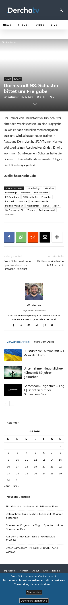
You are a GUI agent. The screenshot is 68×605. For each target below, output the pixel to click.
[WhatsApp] (21, 237)
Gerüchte (22, 201)
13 (43, 459)
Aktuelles (49, 188)
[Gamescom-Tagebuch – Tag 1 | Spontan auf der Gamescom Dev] (13, 390)
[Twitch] (46, 325)
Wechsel (9, 214)
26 (35, 473)
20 (43, 466)
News (13, 42)
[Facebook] (9, 237)
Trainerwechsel (47, 210)
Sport (17, 78)
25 (26, 473)
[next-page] (11, 403)
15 (60, 459)
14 (51, 459)
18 (26, 466)
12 (35, 459)
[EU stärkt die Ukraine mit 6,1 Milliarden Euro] (13, 355)
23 (8, 473)
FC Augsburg (12, 197)
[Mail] (30, 325)
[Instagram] (22, 325)
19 (35, 466)
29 (60, 473)
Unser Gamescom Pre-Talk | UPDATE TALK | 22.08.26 (32, 549)
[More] (57, 237)
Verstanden (34, 592)
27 (43, 473)
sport (56, 205)
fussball (9, 201)
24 (17, 473)
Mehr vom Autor (44, 341)
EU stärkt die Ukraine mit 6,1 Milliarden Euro (32, 506)
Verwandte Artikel (18, 341)
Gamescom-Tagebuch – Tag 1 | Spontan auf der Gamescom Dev (44, 390)
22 (60, 466)
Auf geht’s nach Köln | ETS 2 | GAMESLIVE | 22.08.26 (31, 538)
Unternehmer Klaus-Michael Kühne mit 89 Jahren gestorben (43, 372)
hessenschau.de (39, 201)
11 (26, 459)
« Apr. (7, 486)
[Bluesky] (53, 325)
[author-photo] (34, 300)
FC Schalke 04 (30, 197)
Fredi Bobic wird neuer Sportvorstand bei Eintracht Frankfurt (18, 265)
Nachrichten (33, 205)
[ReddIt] (33, 237)
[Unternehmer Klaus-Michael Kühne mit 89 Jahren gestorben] (13, 372)
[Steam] (38, 325)
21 (51, 466)
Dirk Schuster (41, 192)
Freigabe (46, 197)
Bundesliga (11, 192)
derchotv (25, 192)
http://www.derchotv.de (34, 310)
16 (8, 466)
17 (17, 466)
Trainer (31, 210)
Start (4, 42)
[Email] (45, 237)
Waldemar (13, 97)
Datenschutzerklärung (34, 600)
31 (17, 480)
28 (51, 473)
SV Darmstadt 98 (14, 210)
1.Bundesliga (33, 188)
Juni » (16, 486)
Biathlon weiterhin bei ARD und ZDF (50, 263)
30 (8, 480)
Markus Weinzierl (14, 205)
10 (17, 459)
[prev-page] (6, 403)
